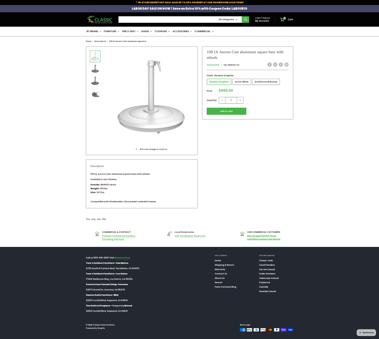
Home (88, 41)
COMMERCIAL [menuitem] (203, 31)
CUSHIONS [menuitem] (161, 31)
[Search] (245, 19)
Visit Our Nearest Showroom (190, 235)
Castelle (263, 286)
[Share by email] (286, 64)
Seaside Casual (267, 291)
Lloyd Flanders (267, 264)
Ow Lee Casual (267, 269)
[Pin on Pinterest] (275, 64)
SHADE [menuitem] (145, 31)
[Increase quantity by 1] (240, 100)
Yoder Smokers (267, 273)
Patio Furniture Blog (225, 286)
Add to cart (226, 111)
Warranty (220, 269)
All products (100, 41)
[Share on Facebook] (270, 64)
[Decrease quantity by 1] (222, 100)
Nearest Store (122, 257)
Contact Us (221, 273)
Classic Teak (266, 260)
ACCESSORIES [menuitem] (181, 31)
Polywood (264, 282)
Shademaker (213, 65)
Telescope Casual (269, 278)
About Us (220, 278)
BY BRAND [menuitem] (92, 31)
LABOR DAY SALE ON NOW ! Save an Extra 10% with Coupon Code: (189, 9)
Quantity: (212, 100)
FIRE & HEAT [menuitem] (129, 31)
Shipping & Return (224, 264)
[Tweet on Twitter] (281, 64)
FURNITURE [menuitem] (110, 31)
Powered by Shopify (95, 328)
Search (218, 282)
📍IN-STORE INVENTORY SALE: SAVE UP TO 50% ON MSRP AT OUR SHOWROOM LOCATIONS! (189, 2)
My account (262, 20)
